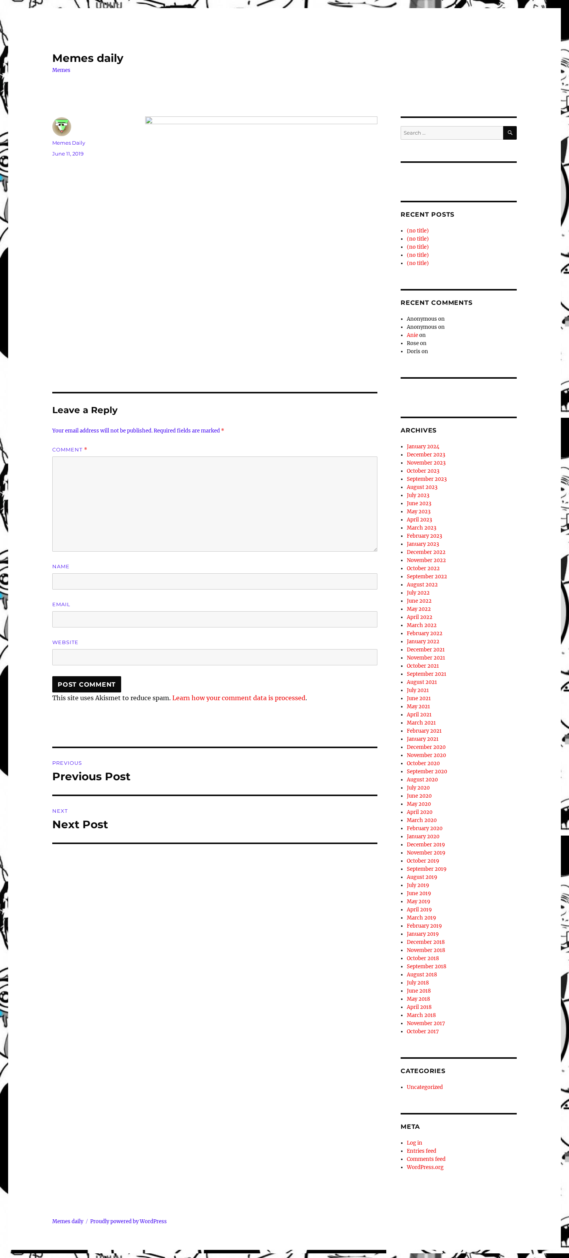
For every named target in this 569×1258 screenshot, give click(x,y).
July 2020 (418, 788)
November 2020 (426, 755)
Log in (414, 1143)
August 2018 (422, 974)
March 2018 (421, 1015)
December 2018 (426, 942)
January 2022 (423, 641)
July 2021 (418, 690)
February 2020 (424, 828)
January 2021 (423, 739)
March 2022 (422, 625)
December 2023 (426, 454)
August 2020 (422, 779)
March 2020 (422, 820)
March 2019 (421, 917)
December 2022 (426, 552)
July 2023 (418, 495)
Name (61, 566)
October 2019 (423, 861)
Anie (412, 335)
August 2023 (422, 487)
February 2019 (424, 926)
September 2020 (427, 771)
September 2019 (427, 869)
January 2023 (423, 544)
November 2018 (426, 950)
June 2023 (419, 503)
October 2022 (423, 568)
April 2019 (419, 909)
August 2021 (422, 682)
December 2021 (426, 649)
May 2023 (418, 511)
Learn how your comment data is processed (238, 698)
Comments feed (426, 1159)
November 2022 (426, 560)
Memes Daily (68, 143)
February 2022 (424, 633)
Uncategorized (425, 1087)
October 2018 (423, 958)
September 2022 (427, 576)
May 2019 (418, 901)
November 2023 (426, 463)
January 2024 (423, 446)
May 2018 (418, 999)
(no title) (418, 230)
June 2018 (419, 991)
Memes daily (87, 58)
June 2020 (419, 796)
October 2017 (423, 1031)
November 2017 (426, 1023)
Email (61, 604)
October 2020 (423, 763)
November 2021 (426, 658)
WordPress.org (425, 1167)
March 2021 (421, 723)
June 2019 (419, 893)
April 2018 (419, 1007)
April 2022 (419, 617)
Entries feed (421, 1151)
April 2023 (419, 519)
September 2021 (426, 674)
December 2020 (426, 747)
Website (65, 642)
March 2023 (421, 528)
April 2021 (419, 714)
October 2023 (423, 471)
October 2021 (423, 666)
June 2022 (419, 601)
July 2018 (418, 982)
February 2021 (424, 731)
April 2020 (419, 812)
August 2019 (422, 877)
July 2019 (418, 885)
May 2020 (419, 804)
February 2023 (424, 536)
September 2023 (427, 479)
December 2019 (426, 844)
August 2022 (422, 584)
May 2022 (419, 609)
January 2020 (423, 836)
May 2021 (418, 706)
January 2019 (423, 934)
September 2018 (426, 966)
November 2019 (426, 852)
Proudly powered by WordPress (128, 1221)
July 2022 (418, 593)
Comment (69, 449)
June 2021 (419, 698)
